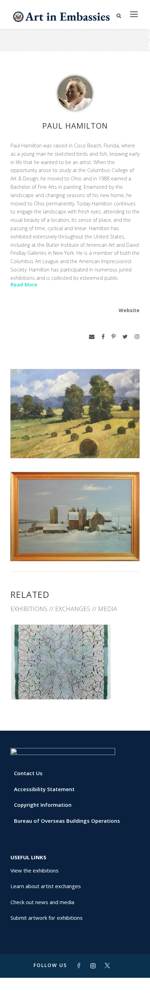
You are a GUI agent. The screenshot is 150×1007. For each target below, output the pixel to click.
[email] (92, 336)
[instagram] (137, 336)
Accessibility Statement (44, 789)
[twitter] (125, 336)
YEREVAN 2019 (75, 684)
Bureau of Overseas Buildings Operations (67, 820)
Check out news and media (42, 902)
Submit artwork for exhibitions (46, 917)
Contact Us (28, 773)
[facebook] (103, 336)
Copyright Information (43, 804)
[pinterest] (113, 336)
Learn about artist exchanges (45, 886)
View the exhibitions (34, 870)
